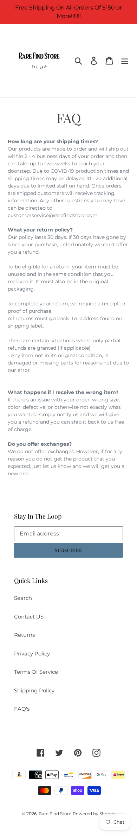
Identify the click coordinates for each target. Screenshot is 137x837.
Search (23, 598)
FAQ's (22, 708)
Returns (24, 635)
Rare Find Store (55, 813)
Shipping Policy (34, 690)
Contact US (29, 616)
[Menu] (124, 61)
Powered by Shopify (94, 813)
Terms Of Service (36, 671)
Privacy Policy (32, 653)
